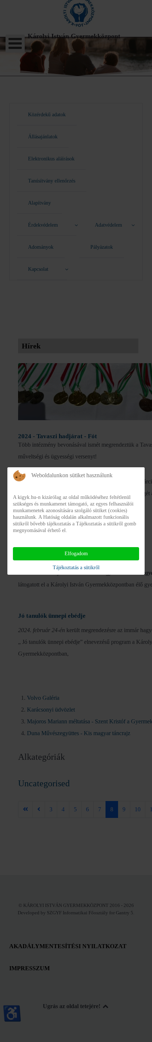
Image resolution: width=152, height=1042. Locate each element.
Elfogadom (76, 553)
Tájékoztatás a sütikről (76, 567)
